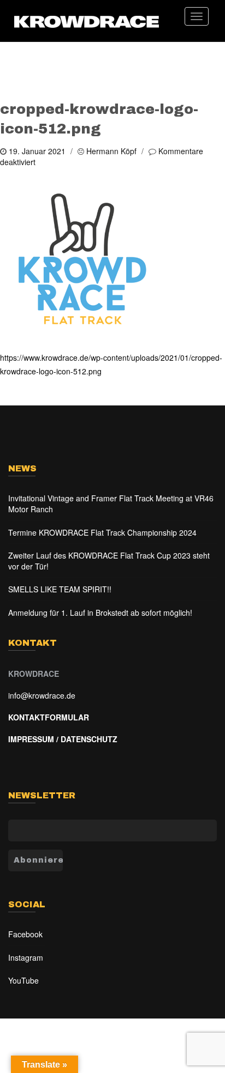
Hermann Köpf (111, 151)
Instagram (25, 957)
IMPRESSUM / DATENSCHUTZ (62, 738)
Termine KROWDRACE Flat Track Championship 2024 (102, 532)
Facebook (25, 934)
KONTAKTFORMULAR (48, 717)
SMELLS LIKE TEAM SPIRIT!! (59, 589)
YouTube (23, 980)
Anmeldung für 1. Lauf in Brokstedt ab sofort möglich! (100, 612)
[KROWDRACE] (86, 21)
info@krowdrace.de (41, 695)
